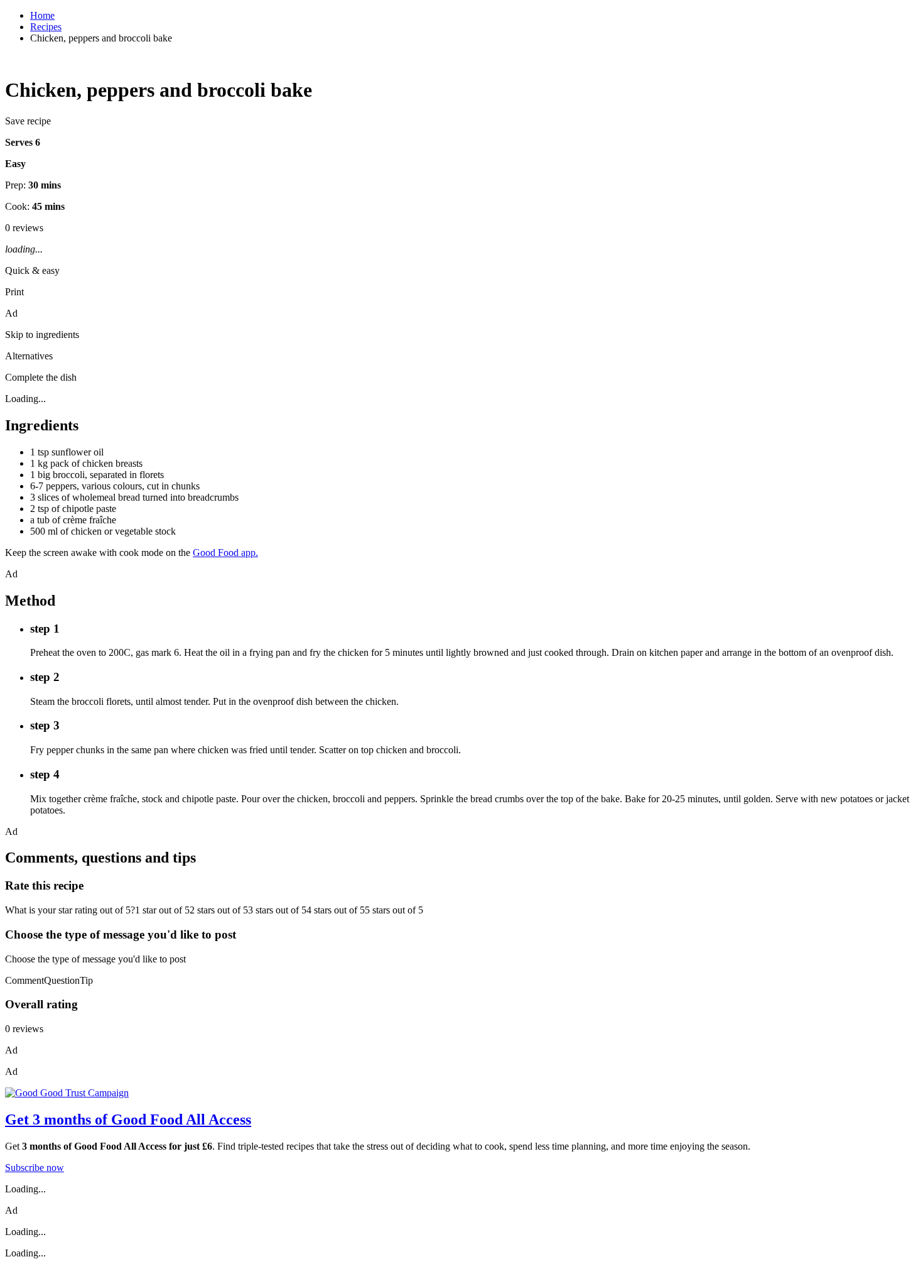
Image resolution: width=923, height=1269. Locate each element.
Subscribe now (34, 1167)
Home (42, 15)
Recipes (46, 26)
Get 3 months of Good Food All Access (128, 1119)
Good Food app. (225, 552)
